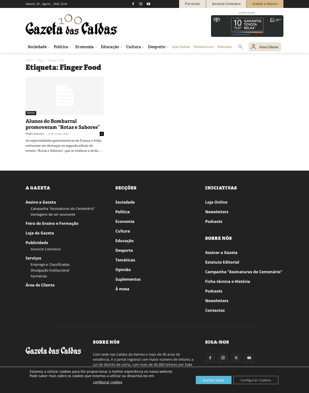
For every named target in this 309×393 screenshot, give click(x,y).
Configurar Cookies (256, 380)
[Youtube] (148, 4)
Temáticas (125, 260)
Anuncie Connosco (46, 249)
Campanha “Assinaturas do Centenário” (63, 208)
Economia (124, 221)
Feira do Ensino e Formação (52, 223)
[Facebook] (133, 4)
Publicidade (37, 242)
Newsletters (216, 211)
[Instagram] (140, 4)
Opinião (123, 269)
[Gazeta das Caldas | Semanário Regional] (71, 24)
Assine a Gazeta (41, 202)
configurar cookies (107, 382)
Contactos (215, 310)
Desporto (124, 250)
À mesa (122, 289)
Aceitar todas (213, 380)
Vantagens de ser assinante (53, 214)
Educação (124, 240)
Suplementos (128, 279)
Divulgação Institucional (50, 270)
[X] (236, 358)
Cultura (122, 231)
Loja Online (216, 202)
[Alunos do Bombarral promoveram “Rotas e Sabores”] (65, 96)
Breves (31, 112)
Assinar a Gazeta (221, 252)
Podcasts (213, 221)
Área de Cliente (40, 285)
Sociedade (125, 202)
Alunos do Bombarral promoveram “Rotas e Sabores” (63, 124)
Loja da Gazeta (40, 233)
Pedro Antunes (35, 133)
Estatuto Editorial (222, 262)
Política (122, 211)
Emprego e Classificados (50, 264)
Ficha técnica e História (227, 281)
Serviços (33, 258)
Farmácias (39, 276)
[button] (240, 47)
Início (29, 60)
